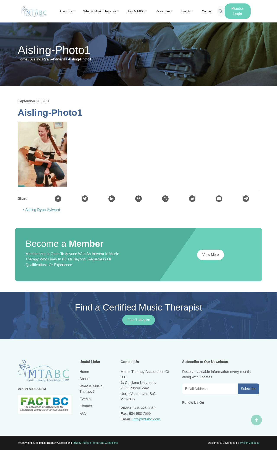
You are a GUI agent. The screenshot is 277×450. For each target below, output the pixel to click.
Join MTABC (135, 11)
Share (22, 198)
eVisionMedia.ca (249, 442)
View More (210, 255)
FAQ (83, 413)
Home (22, 59)
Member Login (237, 11)
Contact (207, 11)
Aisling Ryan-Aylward (47, 59)
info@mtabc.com (146, 419)
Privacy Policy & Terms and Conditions (95, 442)
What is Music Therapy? (99, 11)
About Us (66, 11)
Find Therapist (138, 320)
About (84, 379)
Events (186, 11)
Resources (163, 11)
